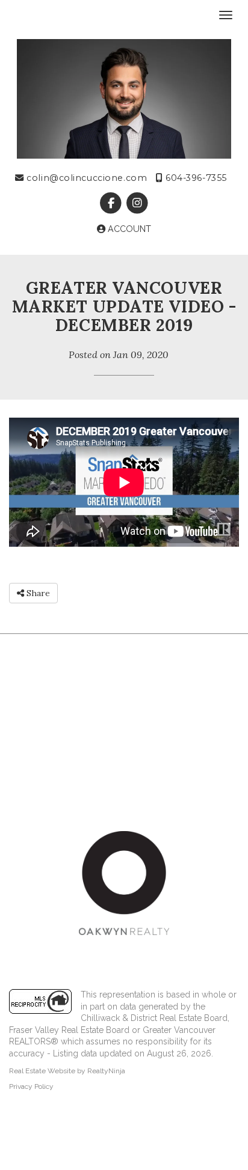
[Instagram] (137, 203)
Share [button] (37, 593)
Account (128, 229)
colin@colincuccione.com (85, 177)
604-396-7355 (195, 177)
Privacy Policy (31, 1086)
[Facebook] (112, 203)
